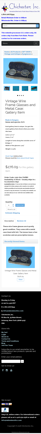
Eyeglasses (26, 54)
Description (9, 221)
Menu (5, 43)
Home (6, 52)
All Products (15, 52)
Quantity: (9, 202)
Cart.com (27, 432)
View (21, 279)
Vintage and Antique (12, 54)
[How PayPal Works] (5, 410)
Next (35, 89)
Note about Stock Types (25, 158)
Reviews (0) (21, 221)
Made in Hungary (11, 120)
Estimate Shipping (12, 213)
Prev (5, 89)
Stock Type (9, 156)
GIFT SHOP (26, 52)
